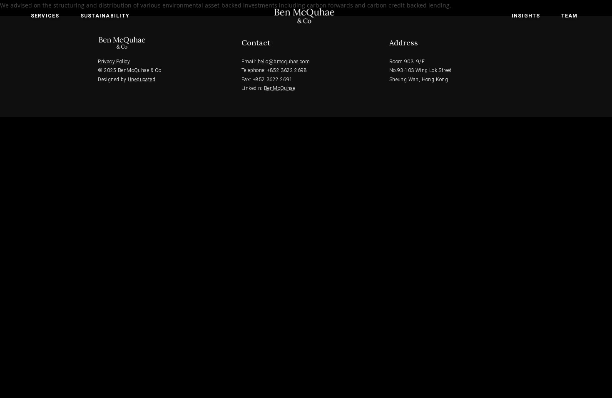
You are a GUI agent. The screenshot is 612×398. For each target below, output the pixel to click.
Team (569, 16)
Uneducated (141, 79)
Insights (526, 16)
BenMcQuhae (279, 88)
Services (45, 16)
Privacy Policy (114, 62)
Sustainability (105, 16)
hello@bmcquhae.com (284, 62)
